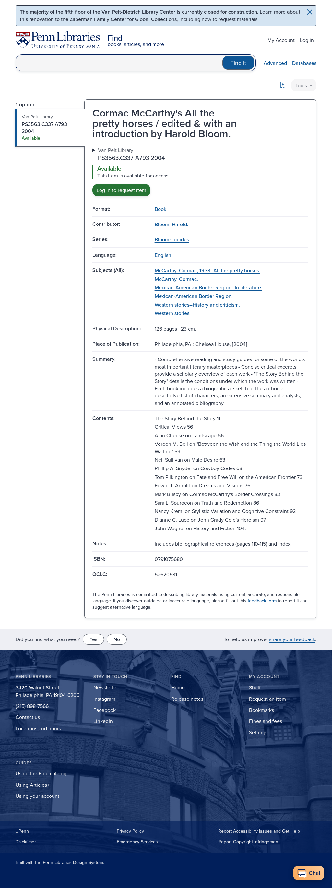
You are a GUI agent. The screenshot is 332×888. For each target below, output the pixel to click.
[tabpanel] (200, 171)
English (163, 255)
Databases (304, 63)
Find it (238, 63)
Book (160, 209)
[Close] (309, 12)
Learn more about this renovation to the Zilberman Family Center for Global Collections (160, 15)
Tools (301, 85)
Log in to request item (121, 190)
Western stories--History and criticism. (197, 304)
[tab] (50, 127)
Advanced (275, 63)
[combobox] (119, 63)
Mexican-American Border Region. (194, 295)
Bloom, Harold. (171, 224)
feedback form (262, 600)
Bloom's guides (172, 239)
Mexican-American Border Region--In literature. (208, 287)
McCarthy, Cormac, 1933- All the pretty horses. (207, 270)
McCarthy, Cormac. (176, 279)
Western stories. (173, 313)
